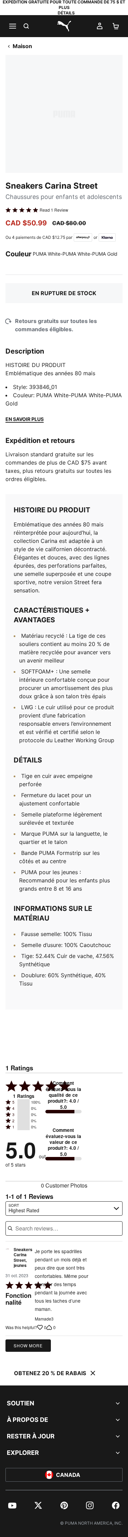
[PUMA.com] (64, 26)
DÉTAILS (66, 12)
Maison (22, 46)
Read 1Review (54, 210)
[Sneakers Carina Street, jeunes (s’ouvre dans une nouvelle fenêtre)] (7, 1259)
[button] (23, 1102)
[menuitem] (12, 1505)
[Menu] (12, 26)
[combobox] (64, 1208)
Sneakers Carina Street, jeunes (23, 1258)
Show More (28, 1345)
